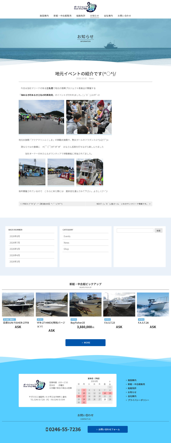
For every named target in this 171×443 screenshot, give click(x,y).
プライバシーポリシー (138, 400)
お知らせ (94, 15)
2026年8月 (15, 236)
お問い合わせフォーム (109, 429)
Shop (66, 248)
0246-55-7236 (65, 429)
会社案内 (108, 15)
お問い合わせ (124, 15)
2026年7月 (15, 242)
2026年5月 (15, 248)
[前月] (78, 381)
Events (67, 236)
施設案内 (44, 15)
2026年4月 (15, 255)
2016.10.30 (81, 78)
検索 (158, 230)
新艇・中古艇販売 (62, 15)
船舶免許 (80, 15)
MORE (87, 342)
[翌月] (109, 381)
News (91, 78)
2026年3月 (15, 261)
